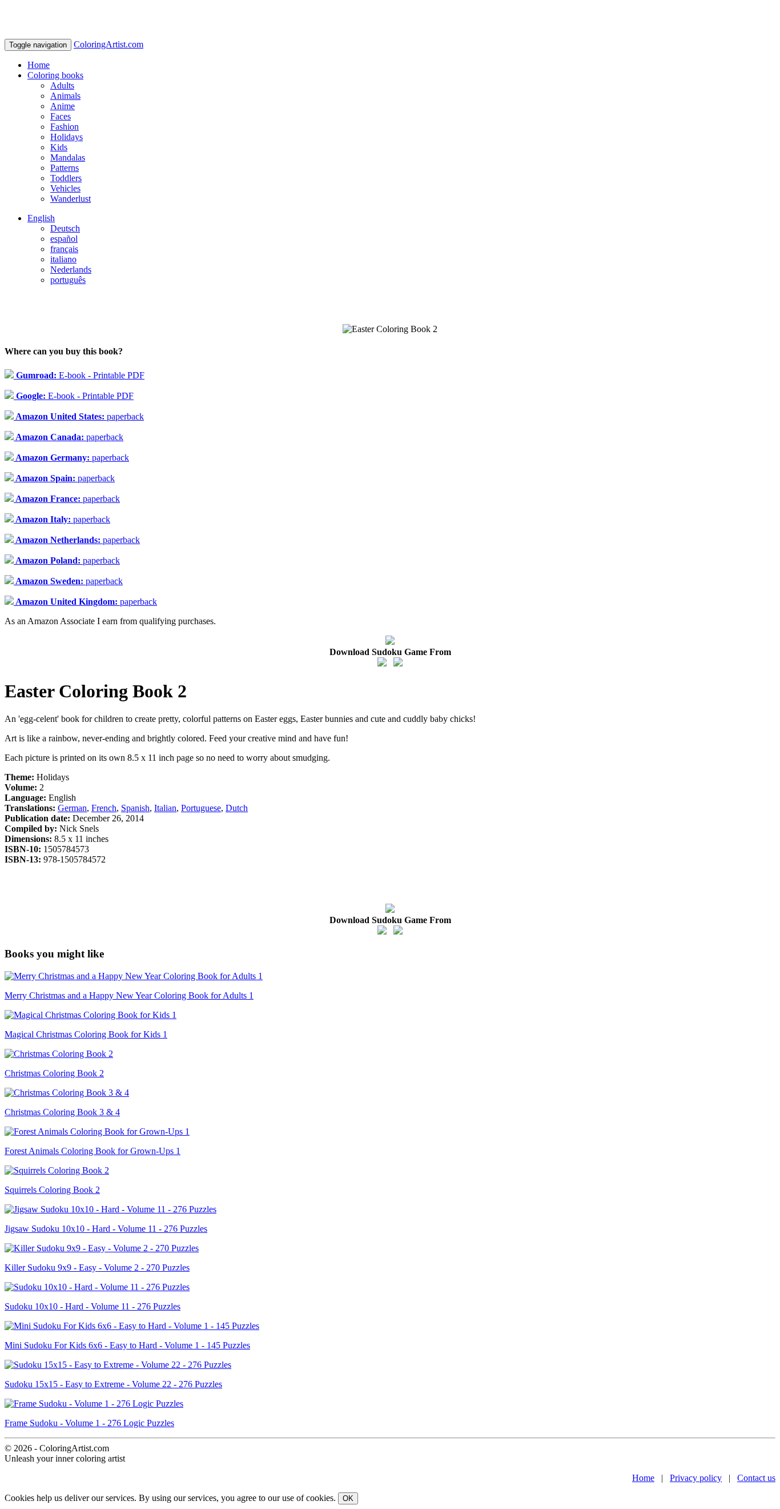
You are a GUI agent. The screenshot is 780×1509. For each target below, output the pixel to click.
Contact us (756, 1478)
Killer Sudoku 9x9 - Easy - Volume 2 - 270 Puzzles (97, 1267)
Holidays (66, 137)
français (64, 249)
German (72, 808)
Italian (165, 808)
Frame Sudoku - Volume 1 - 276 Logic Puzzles (89, 1423)
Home (38, 65)
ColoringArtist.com (108, 44)
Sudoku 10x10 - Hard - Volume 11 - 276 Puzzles (92, 1306)
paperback (79, 416)
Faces (60, 116)
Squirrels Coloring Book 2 (52, 1190)
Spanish (135, 808)
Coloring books (55, 75)
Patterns (64, 168)
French (103, 808)
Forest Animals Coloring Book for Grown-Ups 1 (92, 1151)
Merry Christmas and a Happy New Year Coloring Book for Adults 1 (129, 995)
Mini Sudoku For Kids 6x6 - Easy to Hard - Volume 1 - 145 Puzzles (127, 1345)
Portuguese (201, 808)
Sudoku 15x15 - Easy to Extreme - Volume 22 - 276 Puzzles (113, 1384)
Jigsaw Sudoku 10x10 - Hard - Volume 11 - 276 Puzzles (106, 1228)
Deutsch (65, 228)
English (41, 218)
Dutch (237, 808)
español (64, 238)
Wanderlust (70, 198)
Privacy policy (696, 1478)
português (68, 280)
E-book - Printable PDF (79, 375)
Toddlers (66, 178)
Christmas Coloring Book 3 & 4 (62, 1112)
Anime (62, 106)
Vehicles (65, 188)
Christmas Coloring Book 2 (54, 1073)
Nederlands (70, 269)
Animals (65, 96)
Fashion (64, 126)
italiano (63, 259)
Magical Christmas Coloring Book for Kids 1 (86, 1034)
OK (348, 1498)
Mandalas (67, 157)
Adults (62, 85)
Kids (58, 147)
